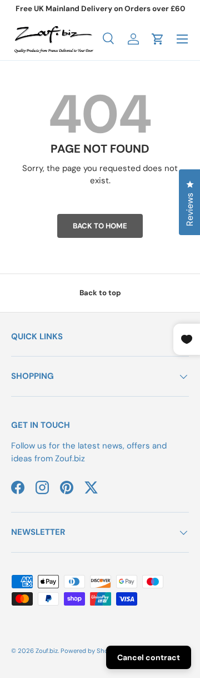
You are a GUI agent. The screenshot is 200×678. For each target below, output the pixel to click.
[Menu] (182, 39)
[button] (158, 39)
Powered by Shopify (90, 651)
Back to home (100, 226)
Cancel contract (148, 657)
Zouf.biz (47, 651)
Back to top (100, 292)
